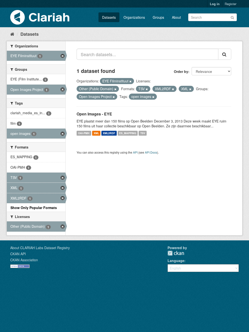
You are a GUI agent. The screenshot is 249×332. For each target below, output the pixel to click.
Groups (158, 17)
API (135, 152)
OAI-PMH (83, 133)
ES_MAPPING (127, 133)
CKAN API (18, 253)
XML (96, 133)
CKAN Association (24, 259)
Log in (215, 3)
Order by (181, 71)
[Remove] (130, 81)
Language (176, 260)
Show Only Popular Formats (33, 207)
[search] (224, 54)
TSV (142, 133)
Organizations (134, 17)
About (176, 17)
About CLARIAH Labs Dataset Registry (40, 247)
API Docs (151, 152)
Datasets (109, 17)
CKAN (176, 253)
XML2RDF (109, 133)
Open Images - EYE (94, 114)
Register (230, 3)
